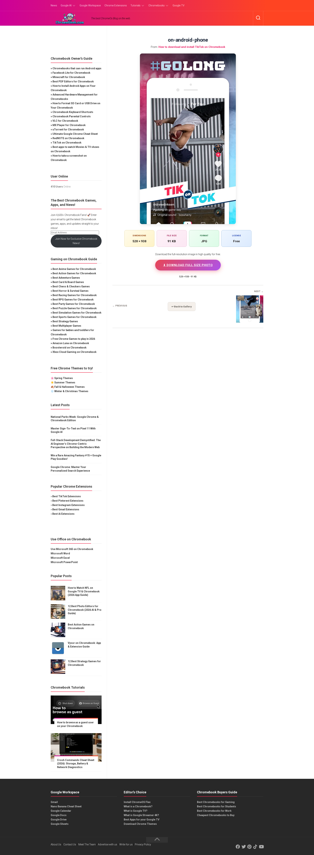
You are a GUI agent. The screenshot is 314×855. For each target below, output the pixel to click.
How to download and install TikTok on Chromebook (191, 47)
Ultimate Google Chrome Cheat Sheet (75, 133)
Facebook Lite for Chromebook (71, 72)
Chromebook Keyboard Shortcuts (73, 112)
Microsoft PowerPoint (64, 562)
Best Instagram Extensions (68, 505)
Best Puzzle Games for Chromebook (75, 308)
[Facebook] (238, 846)
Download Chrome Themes (140, 823)
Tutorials (135, 5)
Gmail (54, 802)
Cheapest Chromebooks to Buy (215, 815)
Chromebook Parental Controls (72, 116)
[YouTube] (261, 846)
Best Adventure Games (66, 277)
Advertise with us (107, 844)
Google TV (178, 5)
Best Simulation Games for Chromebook (77, 312)
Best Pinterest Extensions (67, 500)
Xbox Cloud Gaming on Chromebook (74, 351)
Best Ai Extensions (63, 513)
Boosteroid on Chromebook (69, 347)
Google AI (66, 5)
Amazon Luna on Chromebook (71, 343)
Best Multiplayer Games (67, 325)
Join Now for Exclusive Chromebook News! (76, 241)
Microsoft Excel (60, 557)
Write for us (126, 844)
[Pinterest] (249, 846)
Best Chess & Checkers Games (71, 286)
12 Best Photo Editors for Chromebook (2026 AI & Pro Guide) (84, 610)
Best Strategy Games (65, 321)
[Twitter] (243, 846)
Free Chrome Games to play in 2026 (74, 338)
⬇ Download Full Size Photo (188, 265)
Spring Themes (63, 378)
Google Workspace (90, 5)
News (54, 5)
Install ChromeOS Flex (137, 802)
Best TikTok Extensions (66, 496)
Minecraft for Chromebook (69, 77)
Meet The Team (87, 844)
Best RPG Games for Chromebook (73, 299)
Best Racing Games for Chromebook (75, 295)
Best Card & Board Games (68, 282)
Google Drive (59, 819)
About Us (56, 844)
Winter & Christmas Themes (71, 391)
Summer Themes (64, 382)
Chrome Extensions (115, 5)
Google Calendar (61, 810)
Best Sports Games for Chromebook (74, 317)
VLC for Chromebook (65, 120)
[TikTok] (255, 846)
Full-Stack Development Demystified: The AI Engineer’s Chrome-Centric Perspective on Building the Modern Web (76, 444)
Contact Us (69, 844)
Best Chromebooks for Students (216, 806)
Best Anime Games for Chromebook (74, 269)
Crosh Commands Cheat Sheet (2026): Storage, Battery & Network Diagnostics (75, 764)
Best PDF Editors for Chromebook (73, 81)
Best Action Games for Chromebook (74, 273)
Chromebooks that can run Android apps (77, 68)
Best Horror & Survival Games (70, 290)
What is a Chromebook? (138, 806)
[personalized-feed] (249, 321)
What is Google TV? (135, 810)
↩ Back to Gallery (182, 306)
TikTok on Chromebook (67, 142)
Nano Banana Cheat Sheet (66, 806)
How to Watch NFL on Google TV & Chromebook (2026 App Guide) (84, 591)
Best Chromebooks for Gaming (216, 802)
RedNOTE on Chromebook (68, 138)
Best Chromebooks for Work (214, 810)
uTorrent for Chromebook (68, 129)
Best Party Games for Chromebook (74, 303)
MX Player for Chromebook (69, 125)
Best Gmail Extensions (65, 509)
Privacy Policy (143, 844)
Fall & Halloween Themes (69, 386)
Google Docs (59, 815)
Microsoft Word (60, 553)
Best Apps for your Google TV (141, 819)
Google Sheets (60, 823)
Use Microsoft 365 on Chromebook (72, 549)
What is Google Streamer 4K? (141, 815)
